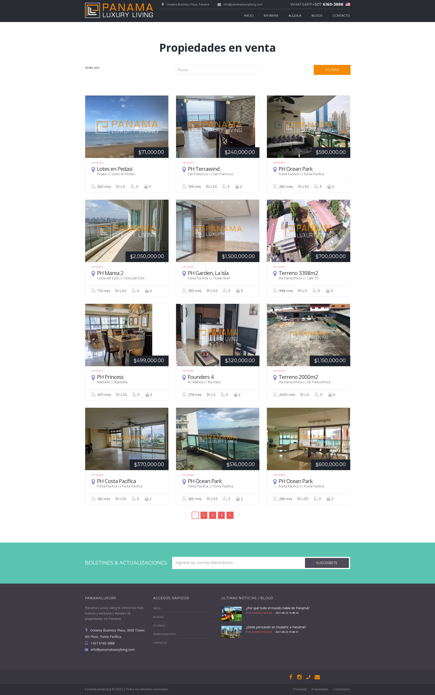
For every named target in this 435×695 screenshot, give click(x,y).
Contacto (341, 15)
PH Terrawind (204, 168)
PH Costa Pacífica (116, 481)
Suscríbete (327, 563)
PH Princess (110, 377)
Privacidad (300, 689)
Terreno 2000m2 (298, 377)
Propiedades (320, 689)
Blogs (317, 15)
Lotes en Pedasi (114, 168)
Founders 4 (201, 377)
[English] (346, 4)
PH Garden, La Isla (208, 273)
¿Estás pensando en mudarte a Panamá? (276, 627)
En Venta (271, 15)
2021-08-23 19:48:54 (287, 612)
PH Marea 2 (110, 273)
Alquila (294, 15)
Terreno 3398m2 (298, 273)
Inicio (249, 15)
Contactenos (342, 689)
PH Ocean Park (296, 168)
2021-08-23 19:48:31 (287, 632)
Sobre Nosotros (164, 634)
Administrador (262, 612)
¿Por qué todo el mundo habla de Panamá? (277, 608)
